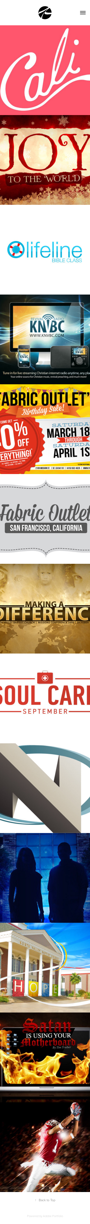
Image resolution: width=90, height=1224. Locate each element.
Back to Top (45, 1200)
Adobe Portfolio (53, 1216)
